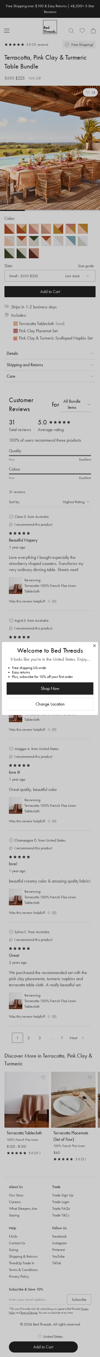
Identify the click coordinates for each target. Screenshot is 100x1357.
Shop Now (50, 688)
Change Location (50, 704)
